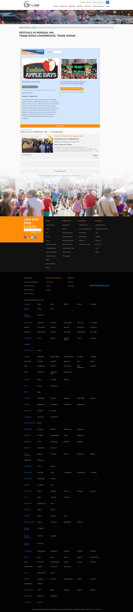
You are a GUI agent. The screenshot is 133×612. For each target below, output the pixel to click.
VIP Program (82, 232)
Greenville (53, 536)
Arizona (27, 304)
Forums (48, 286)
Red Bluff (53, 327)
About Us (71, 278)
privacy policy (90, 609)
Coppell (79, 557)
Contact (48, 290)
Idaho (26, 392)
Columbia (40, 536)
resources (80, 6)
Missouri (27, 448)
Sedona (26, 309)
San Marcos (67, 566)
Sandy (52, 573)
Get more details (26, 155)
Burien (52, 590)
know (82, 92)
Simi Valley (93, 332)
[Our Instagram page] (28, 237)
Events (48, 221)
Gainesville (93, 356)
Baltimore (53, 429)
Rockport (40, 566)
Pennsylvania (29, 522)
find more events (60, 171)
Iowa (26, 386)
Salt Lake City (41, 573)
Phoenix (66, 304)
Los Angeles (93, 322)
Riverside (66, 327)
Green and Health (51, 244)
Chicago (53, 398)
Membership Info (100, 225)
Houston (66, 562)
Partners (97, 240)
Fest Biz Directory (29, 286)
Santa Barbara (81, 332)
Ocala (26, 366)
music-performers (68, 236)
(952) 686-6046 (27, 93)
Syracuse (93, 491)
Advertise (81, 240)
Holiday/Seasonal (51, 248)
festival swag (66, 252)
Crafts (48, 236)
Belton (52, 557)
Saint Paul (67, 441)
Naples (92, 361)
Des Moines (54, 386)
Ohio (26, 497)
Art (47, 232)
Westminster (80, 429)
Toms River (93, 472)
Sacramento (80, 327)
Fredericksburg (55, 562)
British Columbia (27, 315)
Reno (52, 485)
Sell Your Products (29, 293)
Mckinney (93, 562)
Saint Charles (81, 398)
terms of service (67, 609)
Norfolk (79, 579)
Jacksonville (27, 361)
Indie (47, 260)
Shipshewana (81, 404)
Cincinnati (53, 497)
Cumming (53, 379)
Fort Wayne (54, 404)
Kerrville (79, 562)
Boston (39, 423)
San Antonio (54, 566)
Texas (26, 557)
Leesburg (53, 361)
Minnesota (28, 441)
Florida (27, 356)
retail (64, 229)
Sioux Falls (40, 543)
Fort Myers (80, 356)
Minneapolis (54, 441)
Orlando (53, 366)
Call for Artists (50, 225)
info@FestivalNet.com (99, 285)
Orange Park (41, 366)
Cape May (40, 472)
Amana (39, 386)
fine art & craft (67, 244)
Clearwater (40, 356)
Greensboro (80, 454)
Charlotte (53, 454)
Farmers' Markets (51, 256)
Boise (38, 392)
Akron (39, 497)
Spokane (92, 590)
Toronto (53, 509)
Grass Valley (67, 322)
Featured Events (50, 263)
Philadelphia (67, 522)
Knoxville (66, 551)
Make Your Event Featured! (72, 89)
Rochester (80, 491)
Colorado (27, 338)
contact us (98, 609)
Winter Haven (68, 372)
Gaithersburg (67, 429)
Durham (66, 454)
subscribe (35, 233)
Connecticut (28, 350)
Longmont (93, 338)
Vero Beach (40, 372)
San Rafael (67, 332)
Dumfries (53, 579)
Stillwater (79, 441)
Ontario (27, 509)
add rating (95, 157)
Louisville (53, 410)
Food (47, 240)
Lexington (40, 410)
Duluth (39, 441)
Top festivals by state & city (34, 300)
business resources (68, 248)
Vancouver (40, 315)
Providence (40, 528)
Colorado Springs (66, 338)
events (56, 6)
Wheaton (93, 398)
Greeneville (54, 551)
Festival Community (99, 6)
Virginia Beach (28, 583)
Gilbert (39, 304)
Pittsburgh (80, 522)
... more (96, 151)
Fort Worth (40, 562)
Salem (66, 516)
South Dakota (26, 544)
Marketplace (63, 6)
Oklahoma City (41, 503)
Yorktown (40, 583)
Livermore (80, 322)
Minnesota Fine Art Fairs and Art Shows (50, 175)
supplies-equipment (68, 240)
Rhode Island (26, 528)
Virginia (27, 579)
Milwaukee (40, 596)
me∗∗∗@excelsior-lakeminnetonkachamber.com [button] (38, 90)
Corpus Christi (94, 557)
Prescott (79, 304)
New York (27, 491)
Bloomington (41, 398)
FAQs (96, 252)
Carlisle (39, 522)
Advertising (71, 286)
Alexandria (40, 579)
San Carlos (93, 327)
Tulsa (52, 503)
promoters (72, 6)
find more (60, 126)
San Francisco (41, 332)
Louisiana (27, 417)
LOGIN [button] (83, 2)
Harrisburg (54, 522)
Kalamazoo (80, 435)
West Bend (54, 596)
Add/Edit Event (83, 225)
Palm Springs (41, 327)
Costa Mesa (40, 322)
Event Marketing (28, 290)
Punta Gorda (67, 366)
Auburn (39, 590)
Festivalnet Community (54, 278)
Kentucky (27, 410)
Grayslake (67, 398)
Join (96, 232)
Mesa (52, 304)
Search (48, 267)
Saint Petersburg (80, 366)
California (28, 322)
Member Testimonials (101, 229)
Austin (39, 557)
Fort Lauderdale (68, 356)
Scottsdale (93, 304)
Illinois (27, 398)
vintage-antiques (67, 232)
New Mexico (28, 478)
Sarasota (93, 366)
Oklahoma (28, 503)
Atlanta (39, 379)
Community (49, 282)
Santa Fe (53, 478)
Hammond (40, 417)
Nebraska (27, 466)
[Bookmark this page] (35, 237)
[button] (81, 136)
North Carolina (27, 454)
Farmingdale (67, 472)
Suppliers (98, 236)
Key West (40, 361)
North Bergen (81, 472)
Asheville (39, 454)
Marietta (66, 379)
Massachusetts (29, 423)
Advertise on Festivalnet (31, 282)
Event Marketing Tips (85, 229)
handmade (66, 225)
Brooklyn (53, 491)
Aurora (39, 338)
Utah (26, 573)
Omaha (53, 466)
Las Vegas (40, 485)
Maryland (27, 429)
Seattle (79, 590)
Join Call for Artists (84, 244)
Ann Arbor (40, 435)
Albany (39, 491)
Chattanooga (41, 551)
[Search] (107, 2)
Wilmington (40, 460)
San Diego (27, 332)
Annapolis (40, 429)
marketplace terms (79, 609)
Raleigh (92, 454)
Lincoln (39, 466)
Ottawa (39, 509)
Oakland (26, 327)
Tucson (39, 309)
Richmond (93, 579)
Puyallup (66, 590)
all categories (66, 256)
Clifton (52, 472)
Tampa (26, 372)
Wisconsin (28, 596)
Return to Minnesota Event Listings (71, 175)
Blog (107, 6)
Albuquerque (41, 478)
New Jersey (28, 472)
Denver (79, 338)
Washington (28, 590)
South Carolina (27, 536)
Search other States (25, 129)
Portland (53, 516)
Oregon (27, 516)
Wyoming (27, 602)
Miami (79, 361)
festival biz (88, 6)
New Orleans (54, 417)
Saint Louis (54, 448)
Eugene (39, 516)
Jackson (39, 602)
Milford (39, 350)
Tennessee (28, 551)
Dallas (26, 562)
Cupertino (53, 322)
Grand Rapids (54, 435)
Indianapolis (67, 404)
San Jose (53, 332)
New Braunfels (28, 566)
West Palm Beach (54, 372)
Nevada (26, 485)
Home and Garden (51, 252)
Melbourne (67, 361)
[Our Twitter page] (32, 237)
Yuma (52, 309)
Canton (66, 557)
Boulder (53, 338)
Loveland (26, 344)
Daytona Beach (55, 356)
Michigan (27, 435)
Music (47, 229)
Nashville (93, 551)
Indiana (27, 404)
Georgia (27, 379)
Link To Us (98, 244)
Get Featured (82, 236)
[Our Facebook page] (25, 237)
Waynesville (27, 460)
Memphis (79, 551)
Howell (66, 435)
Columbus (67, 497)
